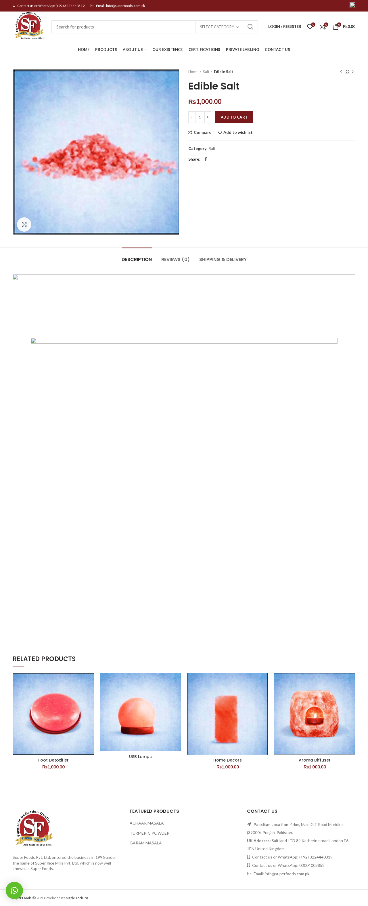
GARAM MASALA (146, 842)
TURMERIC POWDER (149, 833)
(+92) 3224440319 (70, 5)
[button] (14, 890)
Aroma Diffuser (315, 760)
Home (193, 71)
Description (137, 259)
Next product (352, 72)
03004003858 (312, 865)
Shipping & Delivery (223, 259)
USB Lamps (140, 756)
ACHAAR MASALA (147, 823)
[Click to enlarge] (24, 224)
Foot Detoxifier (53, 760)
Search (250, 26)
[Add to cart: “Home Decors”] (264, 695)
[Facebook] (206, 159)
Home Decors (227, 760)
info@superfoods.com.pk (125, 5)
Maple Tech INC (77, 898)
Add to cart (234, 117)
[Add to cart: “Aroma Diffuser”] (351, 695)
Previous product (341, 72)
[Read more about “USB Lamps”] (177, 695)
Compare (202, 132)
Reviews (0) (175, 259)
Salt (206, 71)
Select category (217, 26)
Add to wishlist (238, 132)
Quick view (90, 708)
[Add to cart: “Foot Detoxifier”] (90, 695)
